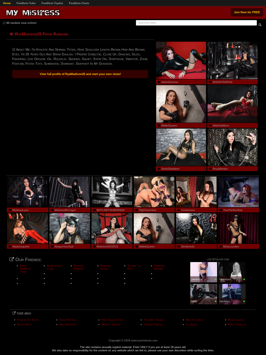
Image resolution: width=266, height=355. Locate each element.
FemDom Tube (26, 3)
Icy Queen (192, 324)
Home (7, 3)
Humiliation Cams (54, 267)
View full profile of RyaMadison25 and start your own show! (80, 74)
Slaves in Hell (134, 267)
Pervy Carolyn (237, 324)
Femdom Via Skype (28, 319)
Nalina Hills (24, 324)
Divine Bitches (68, 319)
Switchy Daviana (111, 324)
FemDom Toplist (52, 3)
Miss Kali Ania (194, 319)
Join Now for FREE (247, 12)
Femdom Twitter (153, 324)
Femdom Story (105, 267)
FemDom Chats (79, 3)
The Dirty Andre (153, 319)
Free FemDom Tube (25, 268)
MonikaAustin (236, 319)
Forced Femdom (79, 267)
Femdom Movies (159, 267)
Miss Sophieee (68, 324)
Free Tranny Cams (112, 319)
